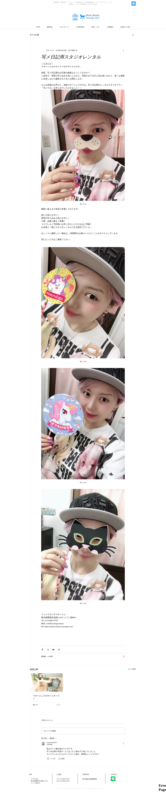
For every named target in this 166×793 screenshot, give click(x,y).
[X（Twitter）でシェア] (48, 649)
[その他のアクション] (123, 50)
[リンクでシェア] (59, 649)
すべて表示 (132, 669)
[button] (133, 35)
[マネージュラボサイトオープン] (46, 682)
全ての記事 (34, 35)
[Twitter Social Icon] (133, 3)
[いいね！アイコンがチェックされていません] (48, 758)
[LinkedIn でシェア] (53, 649)
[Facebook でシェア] (42, 649)
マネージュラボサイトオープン (46, 697)
